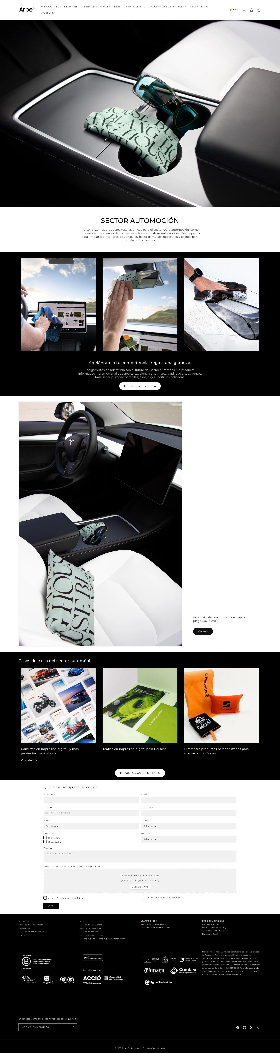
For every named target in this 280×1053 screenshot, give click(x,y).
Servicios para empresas (30, 924)
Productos (23, 921)
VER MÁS (27, 760)
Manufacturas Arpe (132, 1048)
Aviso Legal (85, 921)
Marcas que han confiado (31, 931)
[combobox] (50, 813)
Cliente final (54, 837)
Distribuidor (54, 841)
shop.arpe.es (165, 927)
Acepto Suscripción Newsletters (66, 898)
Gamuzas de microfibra (140, 386)
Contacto (23, 935)
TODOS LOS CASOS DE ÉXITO (140, 772)
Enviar (50, 905)
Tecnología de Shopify (154, 1048)
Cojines (203, 631)
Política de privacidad (91, 928)
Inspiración (24, 928)
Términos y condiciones (91, 935)
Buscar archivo (140, 886)
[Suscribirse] (73, 1027)
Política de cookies (89, 931)
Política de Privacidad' (166, 897)
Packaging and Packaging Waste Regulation (103, 938)
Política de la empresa (91, 924)
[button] (50, 6)
